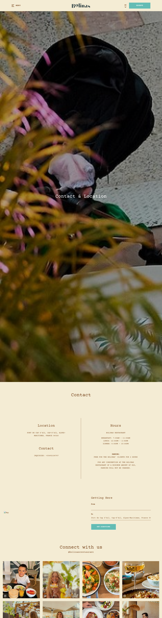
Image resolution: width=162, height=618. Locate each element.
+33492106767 (52, 456)
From (93, 504)
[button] (103, 527)
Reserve (139, 5)
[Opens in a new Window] (21, 579)
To (92, 514)
